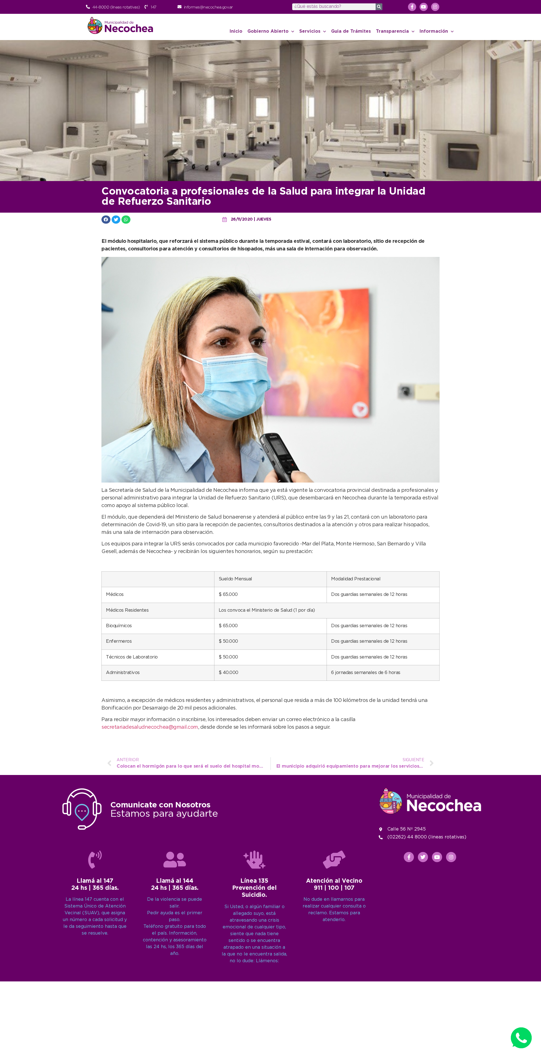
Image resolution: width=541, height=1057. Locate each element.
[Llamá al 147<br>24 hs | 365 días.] (95, 860)
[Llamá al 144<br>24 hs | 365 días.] (175, 860)
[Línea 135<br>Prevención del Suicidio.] (254, 860)
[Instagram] (435, 7)
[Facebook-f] (412, 7)
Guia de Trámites (351, 31)
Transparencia (392, 31)
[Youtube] (424, 7)
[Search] (379, 6)
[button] (105, 219)
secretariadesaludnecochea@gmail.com (149, 727)
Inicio (236, 31)
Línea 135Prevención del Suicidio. (254, 888)
